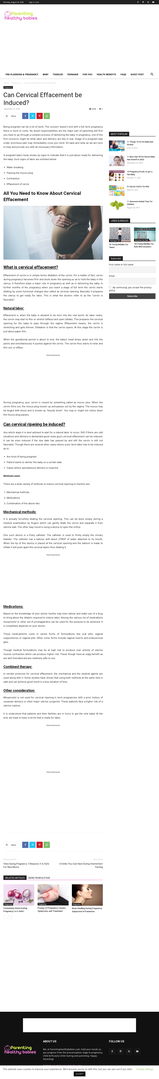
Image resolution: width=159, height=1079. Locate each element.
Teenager (72, 74)
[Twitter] (148, 2)
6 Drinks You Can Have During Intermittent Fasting (81, 865)
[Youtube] (153, 2)
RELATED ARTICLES (15, 878)
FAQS (123, 74)
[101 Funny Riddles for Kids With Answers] (145, 234)
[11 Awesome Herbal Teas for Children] (117, 205)
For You (87, 74)
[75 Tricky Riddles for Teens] (120, 234)
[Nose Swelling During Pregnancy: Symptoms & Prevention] (87, 895)
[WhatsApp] (47, 116)
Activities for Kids (141, 240)
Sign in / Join (34, 2)
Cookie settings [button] (144, 1069)
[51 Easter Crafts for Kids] (117, 190)
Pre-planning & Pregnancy (22, 74)
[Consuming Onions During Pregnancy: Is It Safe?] (18, 895)
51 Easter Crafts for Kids (138, 187)
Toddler (58, 74)
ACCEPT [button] (80, 1074)
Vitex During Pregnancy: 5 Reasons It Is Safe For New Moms (26, 865)
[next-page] (10, 918)
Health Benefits (106, 74)
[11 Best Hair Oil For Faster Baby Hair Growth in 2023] (117, 160)
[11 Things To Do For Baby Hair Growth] (117, 145)
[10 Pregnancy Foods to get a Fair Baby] (117, 175)
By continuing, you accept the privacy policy (130, 289)
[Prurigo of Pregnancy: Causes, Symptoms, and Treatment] (53, 894)
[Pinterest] (143, 2)
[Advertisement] (99, 15)
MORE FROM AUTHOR (39, 878)
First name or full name (121, 264)
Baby (45, 74)
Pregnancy (16, 83)
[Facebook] (138, 2)
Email (112, 275)
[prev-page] (5, 918)
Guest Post (137, 74)
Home (6, 83)
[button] (152, 74)
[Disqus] (53, 966)
